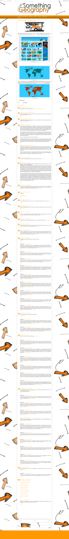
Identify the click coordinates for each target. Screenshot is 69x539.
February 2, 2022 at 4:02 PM (26, 107)
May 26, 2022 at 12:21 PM (27, 319)
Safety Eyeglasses (31, 390)
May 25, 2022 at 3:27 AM (27, 313)
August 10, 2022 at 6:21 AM (28, 439)
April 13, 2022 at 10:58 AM (26, 218)
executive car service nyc (46, 301)
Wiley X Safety (22, 388)
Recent (19, 16)
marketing (42, 428)
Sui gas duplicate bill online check (24, 482)
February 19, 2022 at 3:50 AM (31, 145)
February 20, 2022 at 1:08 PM (27, 157)
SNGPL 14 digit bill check (23, 494)
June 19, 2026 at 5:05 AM (27, 479)
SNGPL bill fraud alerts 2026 (24, 492)
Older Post (49, 520)
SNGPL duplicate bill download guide (25, 480)
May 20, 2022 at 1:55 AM (27, 274)
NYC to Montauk (34, 309)
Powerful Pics (44, 16)
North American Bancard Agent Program (38, 108)
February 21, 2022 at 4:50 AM (26, 162)
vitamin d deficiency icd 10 (46, 261)
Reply (21, 142)
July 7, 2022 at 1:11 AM (27, 395)
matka (39, 463)
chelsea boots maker (23, 112)
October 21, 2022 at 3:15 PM (28, 473)
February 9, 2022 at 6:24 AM (27, 118)
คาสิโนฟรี (49, 475)
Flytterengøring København (38, 384)
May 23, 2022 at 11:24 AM (27, 305)
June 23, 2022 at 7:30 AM (28, 388)
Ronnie (21, 157)
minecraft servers (22, 315)
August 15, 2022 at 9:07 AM (28, 446)
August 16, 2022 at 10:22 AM (28, 454)
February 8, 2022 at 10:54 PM (30, 112)
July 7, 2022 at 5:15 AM (27, 402)
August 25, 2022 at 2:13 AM (25, 467)
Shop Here (30, 114)
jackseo (21, 107)
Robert (21, 199)
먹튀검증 (30, 120)
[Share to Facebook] (25, 102)
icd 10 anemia (39, 247)
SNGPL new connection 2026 (24, 485)
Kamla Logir (22, 313)
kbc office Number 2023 (29, 294)
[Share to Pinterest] (26, 102)
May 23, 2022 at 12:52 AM (27, 298)
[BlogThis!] (23, 102)
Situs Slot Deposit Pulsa (23, 195)
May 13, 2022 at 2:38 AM (27, 251)
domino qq (43, 158)
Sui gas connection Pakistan (24, 487)
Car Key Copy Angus (32, 398)
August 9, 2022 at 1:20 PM (27, 432)
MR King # (21, 230)
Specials (30, 16)
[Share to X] (24, 102)
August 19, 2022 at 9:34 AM (28, 460)
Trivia (39, 16)
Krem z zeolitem (43, 456)
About (19, 17)
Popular (35, 16)
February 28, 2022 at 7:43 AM (26, 199)
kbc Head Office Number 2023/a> (28, 286)
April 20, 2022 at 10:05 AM (27, 230)
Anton (21, 162)
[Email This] (23, 102)
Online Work (22, 479)
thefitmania (23, 469)
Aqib (21, 467)
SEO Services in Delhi (27, 352)
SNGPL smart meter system (24, 489)
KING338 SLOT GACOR (23, 145)
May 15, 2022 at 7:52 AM (27, 265)
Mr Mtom (21, 118)
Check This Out (24, 16)
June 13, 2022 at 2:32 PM (27, 356)
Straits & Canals (35, 34)
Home (35, 520)
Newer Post (20, 520)
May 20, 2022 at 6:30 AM (27, 290)
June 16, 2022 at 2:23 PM (27, 380)
